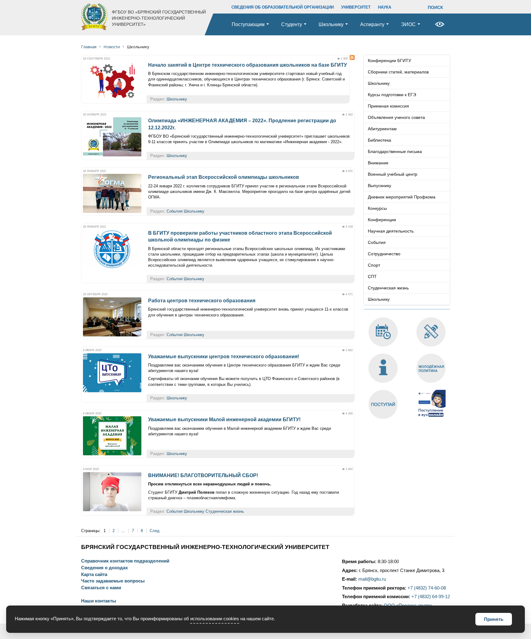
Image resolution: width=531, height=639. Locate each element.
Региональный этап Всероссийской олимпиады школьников (223, 177)
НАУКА (384, 7)
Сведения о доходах (104, 568)
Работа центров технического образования (201, 300)
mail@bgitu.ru (372, 579)
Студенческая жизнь (225, 511)
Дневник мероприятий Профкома (401, 196)
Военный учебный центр (392, 174)
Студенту (291, 24)
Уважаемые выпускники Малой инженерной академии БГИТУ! (224, 419)
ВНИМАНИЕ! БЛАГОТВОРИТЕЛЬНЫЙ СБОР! (203, 475)
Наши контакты (98, 601)
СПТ (372, 276)
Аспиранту (372, 24)
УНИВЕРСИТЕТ (356, 7)
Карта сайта (94, 574)
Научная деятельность (391, 231)
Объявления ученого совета (396, 117)
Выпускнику (379, 185)
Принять (493, 619)
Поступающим (248, 24)
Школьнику (331, 24)
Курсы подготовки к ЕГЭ (392, 94)
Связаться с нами (101, 588)
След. (155, 530)
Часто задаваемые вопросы (113, 581)
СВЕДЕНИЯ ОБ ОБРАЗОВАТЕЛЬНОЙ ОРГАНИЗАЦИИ (282, 7)
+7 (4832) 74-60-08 (426, 588)
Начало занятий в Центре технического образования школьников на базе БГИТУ (247, 65)
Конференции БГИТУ (389, 60)
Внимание (378, 162)
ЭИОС (408, 24)
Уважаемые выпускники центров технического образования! (223, 356)
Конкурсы (377, 208)
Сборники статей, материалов (398, 71)
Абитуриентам (382, 128)
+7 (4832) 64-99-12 (430, 596)
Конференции (382, 219)
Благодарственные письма (395, 151)
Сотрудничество (384, 253)
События (175, 211)
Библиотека (379, 140)
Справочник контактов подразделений (125, 561)
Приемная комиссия (388, 106)
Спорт (374, 265)
